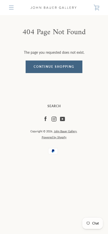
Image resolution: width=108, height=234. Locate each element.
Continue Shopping (54, 67)
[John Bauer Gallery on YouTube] (62, 118)
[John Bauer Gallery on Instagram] (54, 118)
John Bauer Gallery (65, 131)
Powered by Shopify (54, 137)
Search (54, 106)
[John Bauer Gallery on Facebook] (45, 118)
